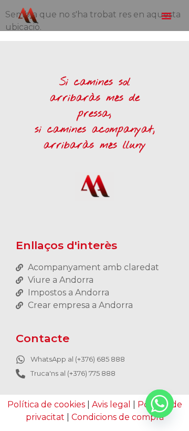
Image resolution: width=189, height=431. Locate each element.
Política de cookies (46, 404)
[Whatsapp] (159, 403)
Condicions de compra (117, 417)
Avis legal (111, 404)
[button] (166, 16)
